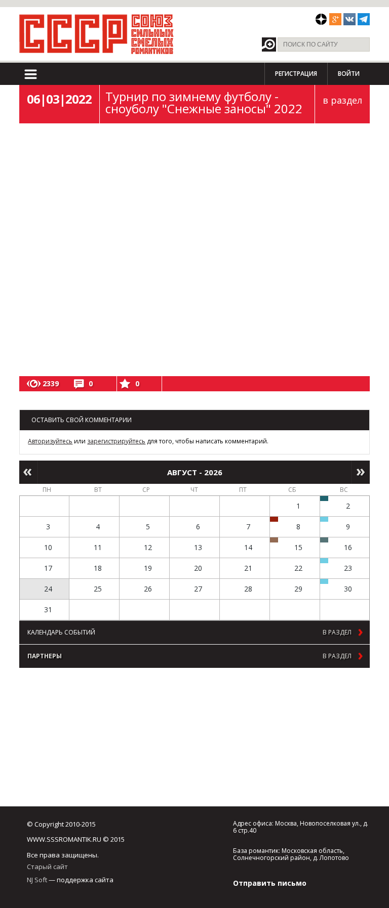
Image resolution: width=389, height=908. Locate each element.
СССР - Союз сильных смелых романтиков (96, 34)
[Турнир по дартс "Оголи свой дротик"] (274, 519)
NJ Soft (37, 879)
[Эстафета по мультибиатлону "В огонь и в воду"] (324, 560)
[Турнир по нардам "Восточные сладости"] (274, 539)
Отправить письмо (269, 883)
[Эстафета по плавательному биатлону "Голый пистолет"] (324, 519)
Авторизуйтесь (50, 441)
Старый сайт (47, 866)
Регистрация (296, 73)
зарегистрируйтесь (116, 441)
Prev (28, 472)
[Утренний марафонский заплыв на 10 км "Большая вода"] (324, 581)
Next (361, 472)
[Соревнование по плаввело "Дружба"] (324, 498)
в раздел (342, 100)
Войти (349, 73)
